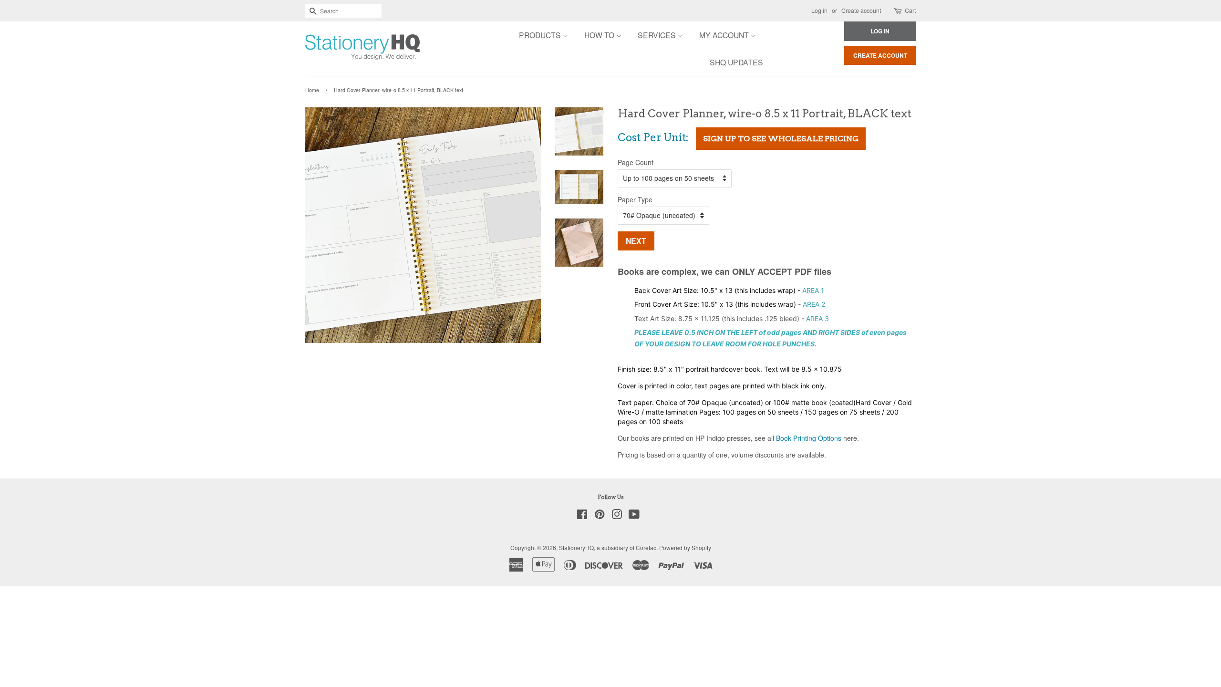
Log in (819, 10)
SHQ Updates (736, 62)
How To (600, 35)
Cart (910, 10)
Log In (880, 31)
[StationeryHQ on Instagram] (616, 516)
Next (636, 240)
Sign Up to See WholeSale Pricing (781, 138)
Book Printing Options (808, 438)
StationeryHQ (576, 547)
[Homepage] (336, 48)
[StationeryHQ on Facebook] (582, 516)
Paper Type (635, 199)
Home (312, 90)
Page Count (635, 162)
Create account (861, 10)
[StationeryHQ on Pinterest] (599, 516)
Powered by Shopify (685, 547)
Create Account (880, 55)
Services (658, 35)
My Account (725, 35)
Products (541, 35)
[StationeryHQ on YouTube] (634, 516)
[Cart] (898, 11)
